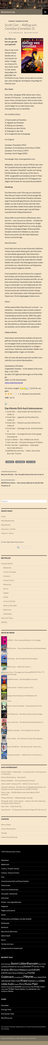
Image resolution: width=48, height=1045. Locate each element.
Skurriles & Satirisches (9, 931)
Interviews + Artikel (8, 529)
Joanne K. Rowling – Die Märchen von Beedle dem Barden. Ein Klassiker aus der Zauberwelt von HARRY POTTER (23, 788)
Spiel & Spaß (5, 936)
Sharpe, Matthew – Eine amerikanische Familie (18, 781)
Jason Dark (42, 977)
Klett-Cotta (15, 981)
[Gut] (13, 394)
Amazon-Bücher (7, 563)
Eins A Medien (20, 970)
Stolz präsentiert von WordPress (26, 1038)
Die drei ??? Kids (39, 967)
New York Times (7, 618)
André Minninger (6, 964)
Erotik (28, 970)
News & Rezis (6, 825)
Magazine (4, 906)
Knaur (24, 980)
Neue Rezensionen (7, 521)
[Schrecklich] (6, 394)
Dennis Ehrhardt (8, 967)
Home (3, 516)
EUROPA (35, 969)
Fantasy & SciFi (8, 580)
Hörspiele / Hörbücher (9, 894)
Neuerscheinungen (10, 605)
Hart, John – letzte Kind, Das (11, 806)
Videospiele (7, 614)
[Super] (16, 394)
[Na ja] (8, 394)
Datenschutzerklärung (9, 837)
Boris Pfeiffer (42, 964)
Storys (3, 940)
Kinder (5, 597)
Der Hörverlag (18, 967)
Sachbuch (4, 927)
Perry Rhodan (25, 984)
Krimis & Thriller (9, 601)
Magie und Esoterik (8, 911)
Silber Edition (40, 987)
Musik (3, 915)
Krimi (36, 981)
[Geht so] (11, 394)
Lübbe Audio (7, 983)
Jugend (5, 593)
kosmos (31, 981)
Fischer (31, 972)
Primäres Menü (45, 12)
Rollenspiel (5, 923)
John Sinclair (6, 981)
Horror (6, 589)
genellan (10, 462)
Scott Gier (31, 462)
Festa (25, 973)
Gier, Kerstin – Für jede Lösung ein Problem (25, 442)
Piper (35, 983)
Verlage (4, 833)
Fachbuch (6, 576)
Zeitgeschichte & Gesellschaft (11, 948)
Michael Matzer (32, 33)
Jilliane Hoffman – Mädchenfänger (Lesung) (17, 798)
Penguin (16, 984)
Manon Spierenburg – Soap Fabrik (13, 777)
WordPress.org (6, 1018)
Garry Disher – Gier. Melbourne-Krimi (23, 439)
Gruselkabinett (18, 977)
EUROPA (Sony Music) (9, 973)
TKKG (38, 989)
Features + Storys (7, 533)
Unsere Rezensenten (8, 829)
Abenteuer (5, 860)
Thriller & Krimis (7, 944)
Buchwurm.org (8, 12)
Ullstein (10, 991)
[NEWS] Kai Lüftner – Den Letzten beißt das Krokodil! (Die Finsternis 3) (22, 483)
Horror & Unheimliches (9, 890)
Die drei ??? (29, 966)
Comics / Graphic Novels (10, 869)
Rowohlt (18, 987)
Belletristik (7, 568)
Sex (32, 987)
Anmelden (5, 1005)
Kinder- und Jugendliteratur (11, 902)
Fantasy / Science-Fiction (18, 21)
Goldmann (20, 462)
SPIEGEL (4, 622)
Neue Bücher (6, 525)
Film (2, 877)
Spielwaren (7, 610)
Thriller (11, 989)
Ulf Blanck (4, 991)
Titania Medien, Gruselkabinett (25, 989)
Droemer (5, 970)
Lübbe (42, 980)
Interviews (5, 898)
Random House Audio (8, 987)
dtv (11, 969)
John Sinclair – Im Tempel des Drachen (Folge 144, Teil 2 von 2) (23, 810)
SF (35, 987)
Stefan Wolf (4, 989)
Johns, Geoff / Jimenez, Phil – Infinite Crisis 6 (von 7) (20, 784)
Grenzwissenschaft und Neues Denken (15, 881)
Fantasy (21, 973)
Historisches (5, 885)
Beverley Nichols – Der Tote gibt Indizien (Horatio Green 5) (22, 473)
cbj (2, 966)
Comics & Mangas (9, 572)
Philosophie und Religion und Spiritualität (16, 919)
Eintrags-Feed (6, 1010)
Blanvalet (32, 963)
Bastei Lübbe (18, 963)
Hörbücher (7, 584)
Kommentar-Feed (7, 1014)
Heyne (28, 976)
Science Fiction (26, 987)
